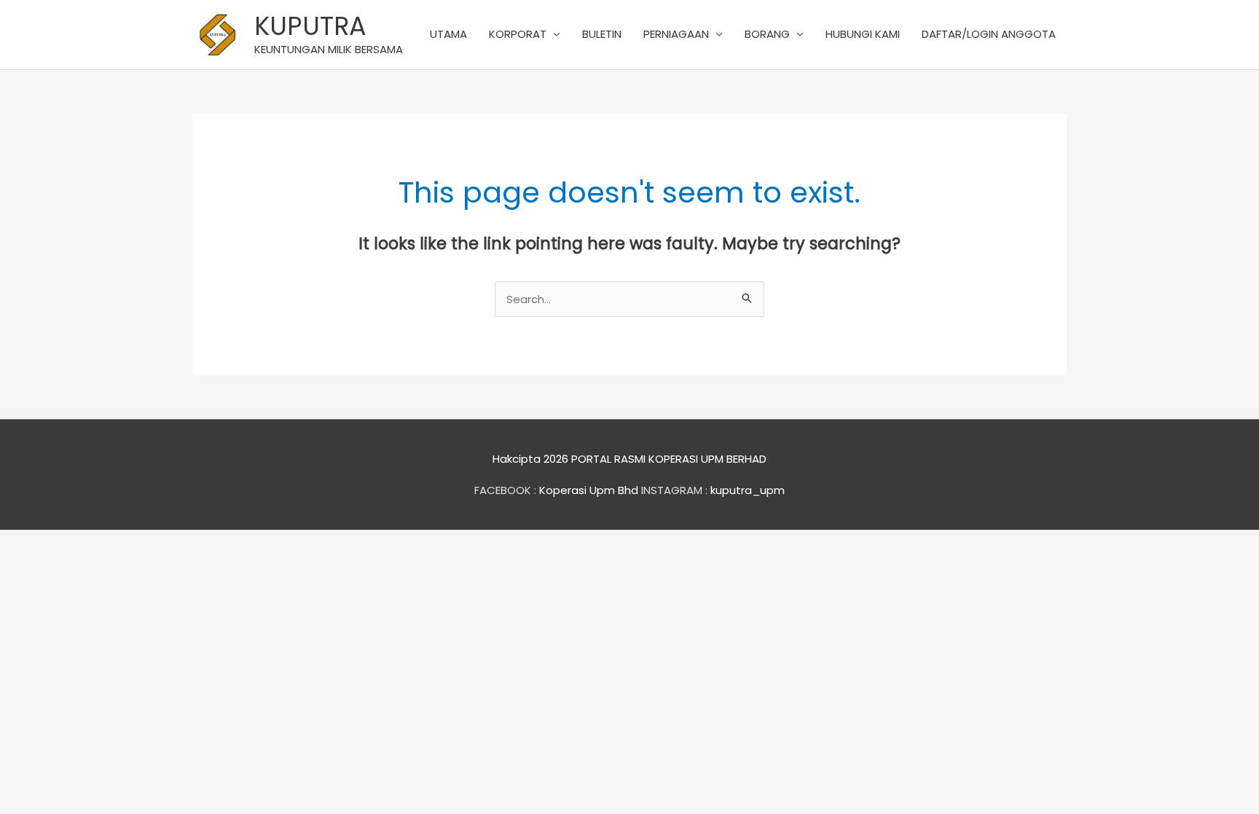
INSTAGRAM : (674, 490)
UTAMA (448, 34)
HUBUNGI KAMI (862, 34)
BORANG (767, 34)
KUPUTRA (310, 26)
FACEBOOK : (505, 490)
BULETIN (601, 34)
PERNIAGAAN (676, 34)
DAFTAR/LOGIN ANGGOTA (989, 34)
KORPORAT (517, 34)
